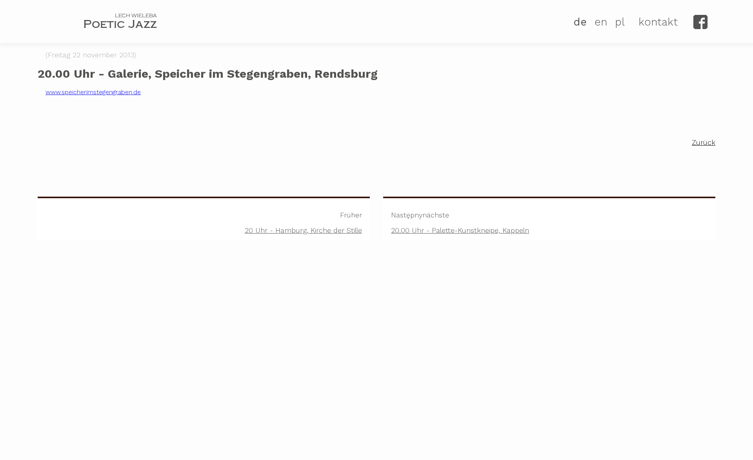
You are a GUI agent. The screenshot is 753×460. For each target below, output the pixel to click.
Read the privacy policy (264, 421)
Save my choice (687, 441)
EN (601, 22)
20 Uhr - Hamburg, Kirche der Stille (303, 222)
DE (580, 22)
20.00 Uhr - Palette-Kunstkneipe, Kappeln (460, 222)
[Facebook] (700, 22)
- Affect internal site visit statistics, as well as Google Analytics (608, 424)
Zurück (703, 142)
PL (620, 22)
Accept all (559, 441)
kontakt (658, 22)
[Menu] (51, 23)
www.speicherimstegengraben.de (93, 92)
